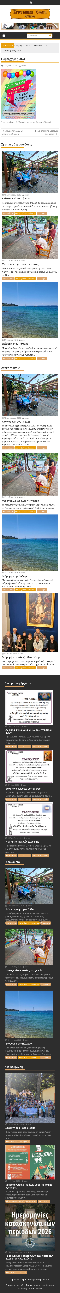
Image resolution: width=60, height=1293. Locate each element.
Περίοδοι (22, 1272)
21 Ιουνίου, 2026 (11, 340)
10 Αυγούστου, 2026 (12, 195)
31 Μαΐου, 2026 (10, 653)
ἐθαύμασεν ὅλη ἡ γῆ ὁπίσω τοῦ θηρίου (12, 132)
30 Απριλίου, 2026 (14, 838)
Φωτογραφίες (24, 1141)
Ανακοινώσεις (9, 122)
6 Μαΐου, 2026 (13, 785)
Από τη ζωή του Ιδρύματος (25, 213)
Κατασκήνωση (11, 1141)
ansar (23, 66)
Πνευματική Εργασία (44, 122)
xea (29, 1124)
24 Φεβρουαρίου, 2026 (17, 1252)
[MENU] (57, 35)
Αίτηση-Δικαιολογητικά (15, 1201)
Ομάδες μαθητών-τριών (25, 122)
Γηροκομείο (42, 213)
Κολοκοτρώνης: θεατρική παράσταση (46, 132)
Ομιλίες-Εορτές (24, 746)
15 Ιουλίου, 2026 (11, 260)
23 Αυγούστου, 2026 (15, 1124)
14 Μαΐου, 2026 (13, 726)
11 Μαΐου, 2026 (13, 1181)
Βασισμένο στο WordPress (19, 1285)
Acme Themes (35, 1288)
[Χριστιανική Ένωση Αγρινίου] (4, 34)
